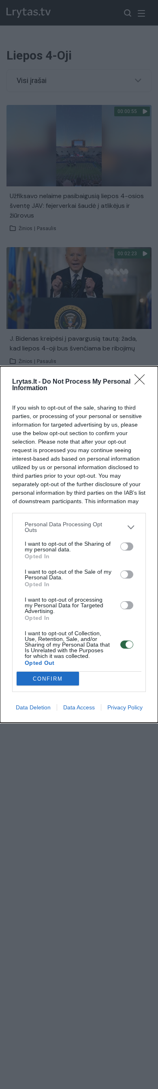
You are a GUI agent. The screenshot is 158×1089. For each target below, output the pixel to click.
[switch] (126, 546)
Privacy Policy (125, 707)
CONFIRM (48, 679)
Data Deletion (33, 707)
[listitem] (79, 527)
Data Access (79, 707)
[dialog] (79, 544)
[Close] (142, 382)
